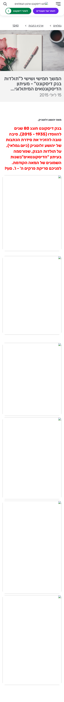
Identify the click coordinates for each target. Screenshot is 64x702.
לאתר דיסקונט (20, 11)
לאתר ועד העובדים (45, 11)
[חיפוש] (5, 4)
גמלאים (57, 25)
